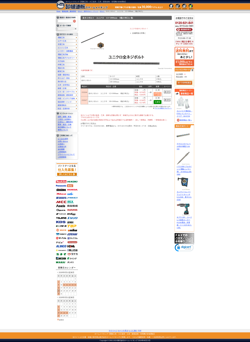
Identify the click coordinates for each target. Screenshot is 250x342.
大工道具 (61, 61)
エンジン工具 (63, 48)
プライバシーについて (66, 154)
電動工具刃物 (63, 54)
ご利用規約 (62, 152)
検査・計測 (62, 88)
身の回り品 (62, 82)
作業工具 (61, 65)
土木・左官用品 (64, 85)
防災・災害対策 (64, 109)
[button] (184, 248)
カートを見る (123, 331)
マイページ (113, 331)
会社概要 (61, 149)
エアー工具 (62, 41)
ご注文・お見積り (64, 119)
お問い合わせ (63, 141)
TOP (139, 331)
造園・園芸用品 (64, 75)
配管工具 (61, 71)
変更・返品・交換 (64, 124)
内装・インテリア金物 (66, 98)
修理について (63, 130)
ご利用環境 (62, 157)
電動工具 (61, 38)
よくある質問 (63, 139)
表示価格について (64, 127)
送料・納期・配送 (64, 117)
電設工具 (61, 68)
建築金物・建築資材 (65, 95)
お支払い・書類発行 (65, 122)
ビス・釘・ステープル (66, 92)
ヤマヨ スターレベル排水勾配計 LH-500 (184, 146)
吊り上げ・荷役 (64, 78)
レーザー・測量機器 (65, 51)
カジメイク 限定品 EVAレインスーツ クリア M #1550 (184, 113)
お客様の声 (62, 147)
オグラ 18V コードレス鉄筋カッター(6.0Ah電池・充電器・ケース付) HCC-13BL (184, 222)
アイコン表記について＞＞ (163, 108)
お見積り (61, 144)
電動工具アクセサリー (66, 58)
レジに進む (133, 331)
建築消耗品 (62, 105)
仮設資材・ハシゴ (64, 102)
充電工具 (61, 44)
